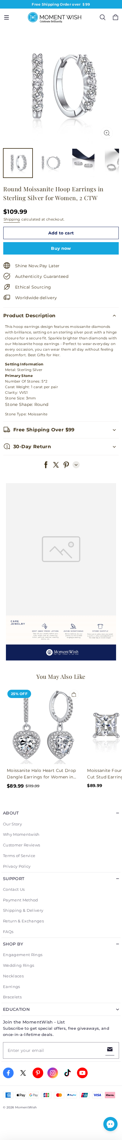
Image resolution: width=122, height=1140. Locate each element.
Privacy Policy (17, 866)
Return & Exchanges (23, 921)
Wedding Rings (18, 965)
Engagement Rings (22, 954)
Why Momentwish (21, 834)
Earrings (11, 986)
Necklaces (13, 976)
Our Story (12, 824)
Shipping (12, 219)
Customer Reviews (21, 845)
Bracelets (12, 997)
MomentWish (26, 1107)
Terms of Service (19, 855)
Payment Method (20, 900)
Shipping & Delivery (23, 910)
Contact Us (14, 889)
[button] (6, 17)
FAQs (8, 931)
